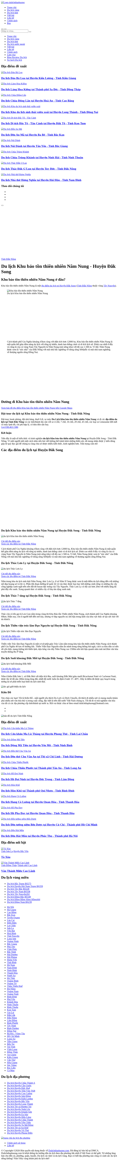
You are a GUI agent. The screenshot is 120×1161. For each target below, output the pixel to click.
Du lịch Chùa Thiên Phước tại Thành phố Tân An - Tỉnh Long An (41, 768)
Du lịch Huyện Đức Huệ (18, 1088)
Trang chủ (11, 7)
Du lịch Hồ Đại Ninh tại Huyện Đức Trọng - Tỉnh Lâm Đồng (37, 779)
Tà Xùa (5, 857)
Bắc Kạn (11, 915)
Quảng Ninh (13, 941)
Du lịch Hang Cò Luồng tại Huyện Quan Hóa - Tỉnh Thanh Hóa (40, 801)
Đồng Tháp (12, 1052)
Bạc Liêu (11, 1068)
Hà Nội (10, 907)
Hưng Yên (12, 960)
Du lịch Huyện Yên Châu (19, 1122)
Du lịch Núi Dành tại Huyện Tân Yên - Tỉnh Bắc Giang (34, 146)
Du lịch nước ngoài (16, 44)
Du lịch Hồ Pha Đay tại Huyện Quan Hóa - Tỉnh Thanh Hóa (37, 813)
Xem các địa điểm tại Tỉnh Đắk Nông (18, 544)
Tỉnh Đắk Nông (8, 259)
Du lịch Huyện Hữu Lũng (19, 1117)
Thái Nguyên (13, 936)
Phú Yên (11, 999)
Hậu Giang (12, 1062)
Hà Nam (11, 965)
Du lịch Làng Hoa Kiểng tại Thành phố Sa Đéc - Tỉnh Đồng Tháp (41, 89)
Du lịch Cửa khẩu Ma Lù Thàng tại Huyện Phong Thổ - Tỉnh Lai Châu (44, 733)
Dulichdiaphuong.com (58, 1150)
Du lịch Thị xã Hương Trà (19, 1106)
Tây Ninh (11, 1025)
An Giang (11, 1054)
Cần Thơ (11, 1060)
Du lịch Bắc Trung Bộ (19, 883)
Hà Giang (11, 909)
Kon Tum (11, 1010)
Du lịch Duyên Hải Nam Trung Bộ (25, 886)
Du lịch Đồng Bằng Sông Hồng (23, 899)
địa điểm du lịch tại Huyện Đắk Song (58, 285)
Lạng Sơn (11, 938)
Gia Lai (10, 1012)
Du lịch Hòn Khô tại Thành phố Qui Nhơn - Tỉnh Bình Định (37, 790)
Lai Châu (11, 925)
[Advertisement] (60, 227)
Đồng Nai (11, 1031)
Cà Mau (10, 1070)
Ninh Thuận (12, 1004)
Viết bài (10, 15)
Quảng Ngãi (12, 994)
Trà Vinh (11, 1046)
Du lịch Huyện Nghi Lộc (18, 1109)
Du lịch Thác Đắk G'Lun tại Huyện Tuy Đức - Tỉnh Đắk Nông (38, 168)
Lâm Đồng (12, 1020)
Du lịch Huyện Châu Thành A (21, 1083)
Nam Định (12, 967)
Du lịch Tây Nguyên (18, 894)
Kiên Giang (12, 1057)
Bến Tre (10, 1044)
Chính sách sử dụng (16, 1143)
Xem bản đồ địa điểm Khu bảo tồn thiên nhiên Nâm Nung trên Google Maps (36, 408)
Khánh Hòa (12, 1002)
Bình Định (12, 996)
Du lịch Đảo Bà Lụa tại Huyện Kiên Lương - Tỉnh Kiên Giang (38, 78)
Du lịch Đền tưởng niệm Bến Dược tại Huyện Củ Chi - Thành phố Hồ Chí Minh (49, 824)
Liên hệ (10, 18)
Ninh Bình (12, 970)
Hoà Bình (11, 933)
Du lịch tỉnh (12, 12)
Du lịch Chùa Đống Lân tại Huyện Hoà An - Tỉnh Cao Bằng (37, 100)
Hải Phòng (12, 957)
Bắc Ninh (11, 952)
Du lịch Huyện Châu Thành (20, 1120)
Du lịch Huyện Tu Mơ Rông (20, 1125)
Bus (9, 23)
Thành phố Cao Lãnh (27, 865)
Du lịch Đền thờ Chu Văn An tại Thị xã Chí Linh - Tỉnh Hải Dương (42, 756)
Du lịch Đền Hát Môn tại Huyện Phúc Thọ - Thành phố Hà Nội (39, 835)
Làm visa (11, 54)
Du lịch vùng (13, 10)
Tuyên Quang (13, 917)
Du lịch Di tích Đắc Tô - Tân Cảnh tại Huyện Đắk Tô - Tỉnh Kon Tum (43, 123)
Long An (11, 1039)
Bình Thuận (12, 1007)
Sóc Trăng (12, 1065)
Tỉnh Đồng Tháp (9, 865)
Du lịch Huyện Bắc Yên (18, 1101)
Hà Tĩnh (11, 978)
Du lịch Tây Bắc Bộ (18, 889)
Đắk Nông (12, 1017)
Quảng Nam (12, 991)
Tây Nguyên (109, 285)
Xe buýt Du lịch (14, 60)
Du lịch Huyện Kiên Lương (20, 1098)
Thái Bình (11, 962)
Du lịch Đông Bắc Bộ (19, 897)
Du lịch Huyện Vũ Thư (18, 1130)
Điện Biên (12, 923)
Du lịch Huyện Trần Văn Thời (21, 1091)
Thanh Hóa (12, 973)
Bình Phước (12, 1023)
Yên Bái (11, 931)
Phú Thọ (11, 946)
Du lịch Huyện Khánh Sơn (19, 1112)
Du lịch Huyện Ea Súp (17, 1114)
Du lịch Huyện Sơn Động (19, 1096)
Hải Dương (12, 954)
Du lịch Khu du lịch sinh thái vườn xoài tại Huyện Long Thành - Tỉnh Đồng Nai (49, 112)
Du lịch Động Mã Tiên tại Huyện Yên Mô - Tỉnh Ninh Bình (36, 745)
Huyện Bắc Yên (20, 851)
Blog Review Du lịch (17, 57)
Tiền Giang (12, 1041)
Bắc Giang (12, 944)
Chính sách (12, 20)
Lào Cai (10, 920)
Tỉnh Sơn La (7, 851)
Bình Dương (13, 1028)
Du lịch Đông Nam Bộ (19, 902)
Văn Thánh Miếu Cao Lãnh (18, 870)
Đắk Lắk (11, 1015)
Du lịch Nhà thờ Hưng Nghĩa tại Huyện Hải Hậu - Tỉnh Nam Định (41, 180)
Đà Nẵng (11, 989)
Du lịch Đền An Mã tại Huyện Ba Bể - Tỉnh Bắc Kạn (32, 134)
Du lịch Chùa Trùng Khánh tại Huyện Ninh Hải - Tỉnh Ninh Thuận (42, 157)
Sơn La (10, 928)
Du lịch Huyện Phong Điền (19, 1133)
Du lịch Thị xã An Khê (17, 1127)
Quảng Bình (12, 981)
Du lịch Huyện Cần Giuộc (19, 1085)
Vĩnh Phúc (12, 949)
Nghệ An (11, 975)
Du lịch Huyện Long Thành (20, 1104)
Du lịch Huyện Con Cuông (19, 1093)
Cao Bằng (11, 912)
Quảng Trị (12, 983)
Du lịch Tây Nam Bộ (18, 891)
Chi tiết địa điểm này (10, 541)
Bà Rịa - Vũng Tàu (16, 1033)
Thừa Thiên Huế (15, 986)
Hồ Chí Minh (13, 1036)
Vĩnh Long (12, 1049)
